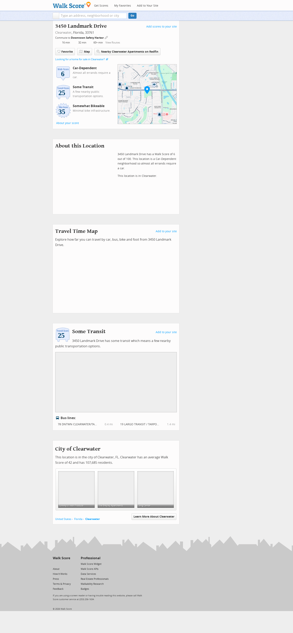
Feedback (58, 589)
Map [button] (87, 51)
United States (63, 519)
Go (132, 15)
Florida (78, 519)
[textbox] (93, 16)
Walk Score (61, 558)
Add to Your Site (147, 5)
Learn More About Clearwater (154, 516)
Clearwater (63, 32)
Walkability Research (92, 584)
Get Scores (101, 5)
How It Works (60, 574)
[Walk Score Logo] (72, 5)
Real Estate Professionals (95, 579)
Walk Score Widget (91, 564)
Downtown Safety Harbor (87, 37)
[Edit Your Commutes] (106, 37)
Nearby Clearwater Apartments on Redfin (129, 51)
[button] (56, 16)
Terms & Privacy (62, 584)
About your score (67, 123)
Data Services (88, 574)
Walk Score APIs (89, 569)
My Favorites (122, 5)
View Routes (112, 42)
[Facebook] (61, 563)
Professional (90, 558)
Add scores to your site (161, 26)
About (56, 569)
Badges (85, 589)
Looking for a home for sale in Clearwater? (80, 59)
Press (56, 579)
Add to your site (166, 231)
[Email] (67, 563)
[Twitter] (55, 563)
